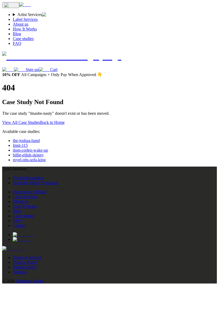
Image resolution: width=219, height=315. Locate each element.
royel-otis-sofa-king (29, 160)
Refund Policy (25, 267)
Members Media (30, 281)
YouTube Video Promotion (35, 182)
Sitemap (19, 272)
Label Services (25, 19)
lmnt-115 (20, 145)
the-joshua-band (26, 140)
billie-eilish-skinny (28, 155)
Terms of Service (27, 257)
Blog (17, 34)
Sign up (32, 69)
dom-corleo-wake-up (30, 150)
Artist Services (29, 14)
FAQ (17, 43)
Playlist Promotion (28, 178)
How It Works (25, 29)
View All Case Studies (21, 122)
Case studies (23, 38)
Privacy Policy (25, 262)
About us (20, 24)
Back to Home (52, 122)
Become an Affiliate (29, 192)
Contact (19, 225)
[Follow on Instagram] (23, 234)
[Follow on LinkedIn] (23, 239)
